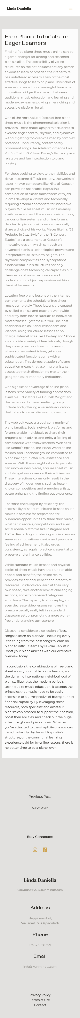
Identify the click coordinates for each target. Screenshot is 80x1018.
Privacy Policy (40, 995)
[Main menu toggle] (70, 8)
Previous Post (40, 797)
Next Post (40, 808)
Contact (40, 1005)
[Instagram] (35, 849)
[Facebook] (44, 849)
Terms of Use (40, 1000)
